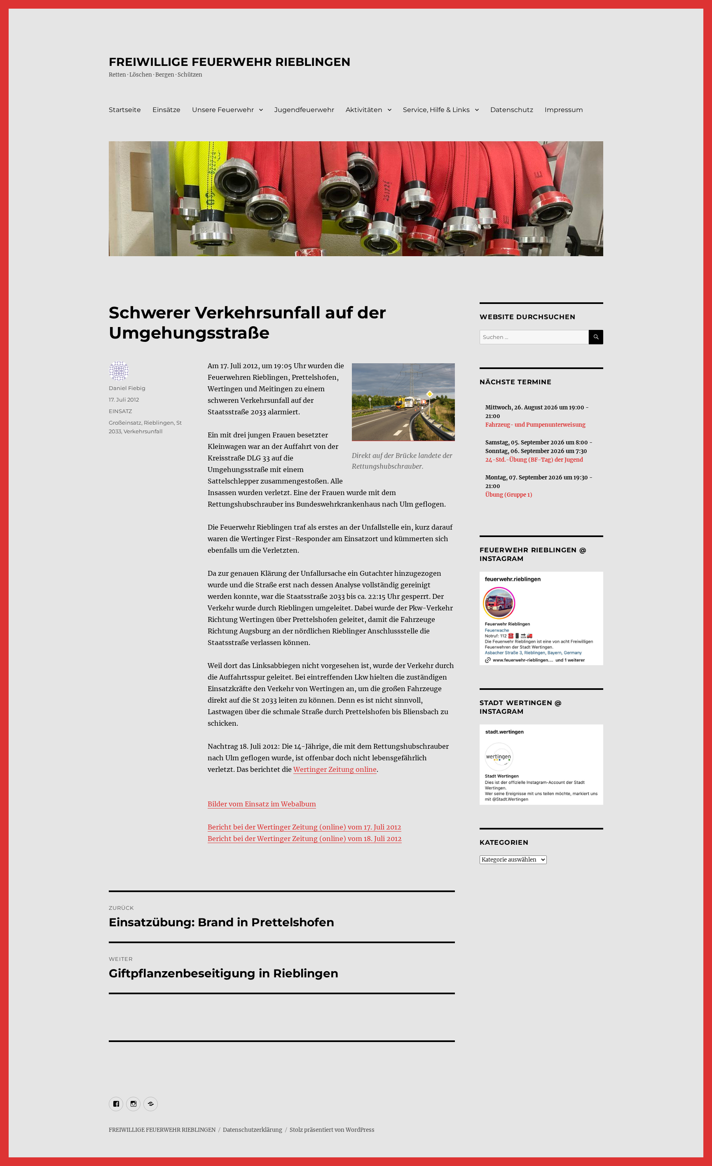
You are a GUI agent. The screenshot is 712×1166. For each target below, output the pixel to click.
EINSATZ (120, 411)
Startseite (125, 110)
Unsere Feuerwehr (223, 110)
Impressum (564, 110)
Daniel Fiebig (127, 388)
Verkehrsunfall (143, 431)
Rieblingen (159, 422)
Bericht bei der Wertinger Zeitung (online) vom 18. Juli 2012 (305, 838)
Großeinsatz (125, 422)
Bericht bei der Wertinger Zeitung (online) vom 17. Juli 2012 (304, 827)
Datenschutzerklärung (252, 1129)
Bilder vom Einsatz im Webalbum (262, 804)
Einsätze (166, 110)
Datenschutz (511, 110)
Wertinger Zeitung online (335, 769)
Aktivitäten (364, 110)
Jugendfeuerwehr (304, 110)
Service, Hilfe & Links (436, 110)
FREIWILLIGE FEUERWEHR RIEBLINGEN (230, 62)
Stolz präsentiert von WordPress (332, 1129)
